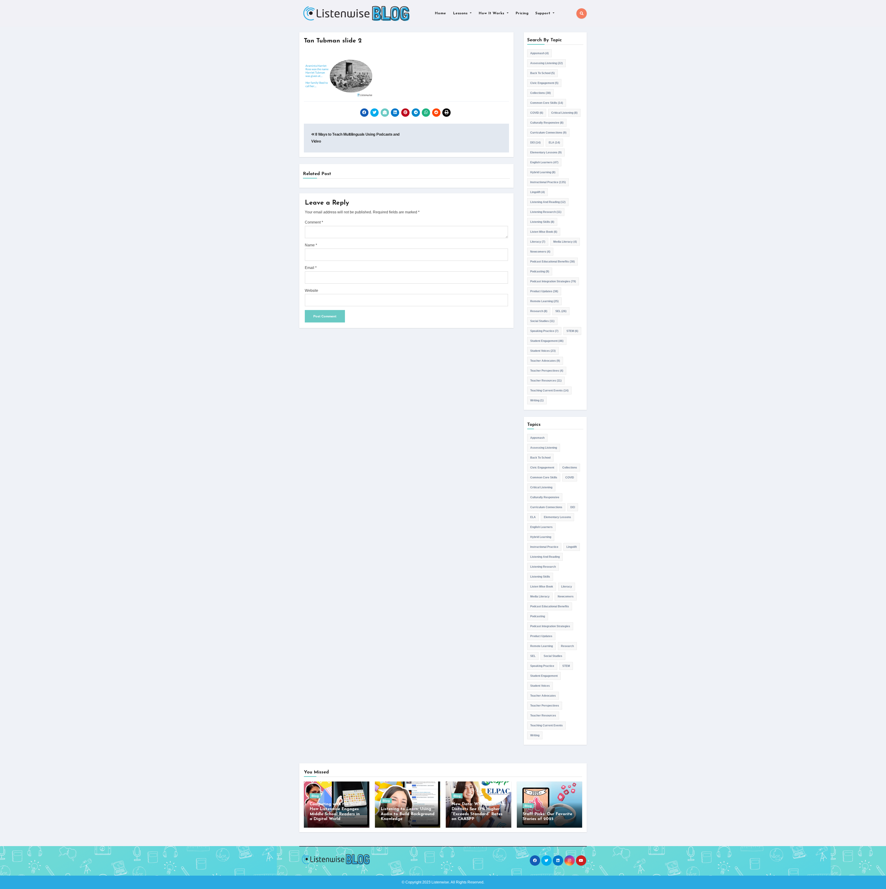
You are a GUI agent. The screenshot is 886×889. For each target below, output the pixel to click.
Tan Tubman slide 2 (333, 41)
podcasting (539, 271)
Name (311, 245)
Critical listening (564, 112)
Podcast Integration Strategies (553, 281)
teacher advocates (545, 360)
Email (311, 268)
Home (440, 13)
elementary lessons (546, 152)
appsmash (539, 53)
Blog (315, 796)
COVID (536, 112)
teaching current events (549, 390)
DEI (535, 142)
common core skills (546, 102)
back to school (542, 73)
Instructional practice (548, 182)
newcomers (540, 251)
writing (537, 400)
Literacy (537, 241)
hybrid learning (542, 172)
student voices (543, 350)
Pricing (522, 13)
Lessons (461, 13)
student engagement (546, 341)
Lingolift (537, 192)
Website (311, 290)
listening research (545, 212)
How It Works (492, 13)
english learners (544, 162)
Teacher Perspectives (546, 370)
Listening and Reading (548, 202)
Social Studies (542, 321)
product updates (544, 291)
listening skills (542, 222)
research (538, 311)
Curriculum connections (548, 132)
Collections (540, 93)
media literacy (565, 241)
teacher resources (546, 380)
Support (543, 13)
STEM (572, 331)
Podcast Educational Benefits (552, 261)
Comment (314, 222)
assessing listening (546, 63)
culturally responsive (546, 122)
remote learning (544, 301)
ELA (554, 142)
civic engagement (544, 83)
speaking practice (544, 331)
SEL (560, 311)
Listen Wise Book (543, 231)
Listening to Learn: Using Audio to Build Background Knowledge (407, 814)
